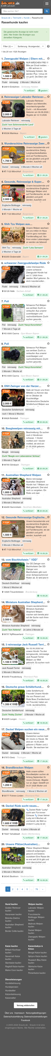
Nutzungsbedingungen (36, 1012)
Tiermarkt (17, 17)
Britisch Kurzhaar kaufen (13, 951)
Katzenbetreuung (13, 994)
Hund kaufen (11, 904)
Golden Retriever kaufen (13, 909)
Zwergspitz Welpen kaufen (36, 938)
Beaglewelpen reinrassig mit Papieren (20, 430)
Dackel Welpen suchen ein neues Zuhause (23, 730)
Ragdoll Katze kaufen (14, 966)
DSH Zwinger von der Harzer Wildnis (20, 387)
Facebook (25, 1020)
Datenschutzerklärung (13, 1016)
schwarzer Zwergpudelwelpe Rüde (25, 263)
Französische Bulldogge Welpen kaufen (36, 917)
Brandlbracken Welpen (19, 767)
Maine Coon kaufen (14, 970)
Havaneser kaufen (13, 914)
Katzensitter (10, 997)
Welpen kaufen (35, 904)
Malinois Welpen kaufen (35, 925)
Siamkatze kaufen (13, 962)
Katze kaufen (11, 946)
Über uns (9, 1012)
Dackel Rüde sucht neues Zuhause (19, 807)
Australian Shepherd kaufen (14, 926)
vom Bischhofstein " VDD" (22, 559)
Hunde (27, 17)
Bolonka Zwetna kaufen (12, 919)
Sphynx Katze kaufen (37, 956)
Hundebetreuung (12, 983)
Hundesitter (10, 990)
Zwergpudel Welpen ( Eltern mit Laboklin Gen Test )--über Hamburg (22, 60)
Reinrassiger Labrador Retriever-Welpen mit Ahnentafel (22, 98)
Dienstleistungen (13, 979)
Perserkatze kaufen (37, 972)
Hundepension (11, 986)
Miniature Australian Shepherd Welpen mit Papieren (22, 603)
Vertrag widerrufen (25, 1005)
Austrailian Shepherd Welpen (23, 475)
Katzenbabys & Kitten (35, 947)
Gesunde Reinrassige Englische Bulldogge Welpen (22, 518)
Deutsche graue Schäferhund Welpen (21, 688)
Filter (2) (7, 46)
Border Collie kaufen (14, 931)
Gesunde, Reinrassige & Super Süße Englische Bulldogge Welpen (22, 183)
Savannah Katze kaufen (12, 957)
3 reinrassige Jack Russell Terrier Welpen (23, 646)
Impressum (19, 1012)
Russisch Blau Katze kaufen (37, 961)
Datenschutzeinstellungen (35, 1016)
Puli (6, 301)
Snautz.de (5, 17)
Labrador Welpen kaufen (36, 909)
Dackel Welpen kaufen (35, 931)
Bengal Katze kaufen (37, 952)
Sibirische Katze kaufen (35, 968)
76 (36, 889)
